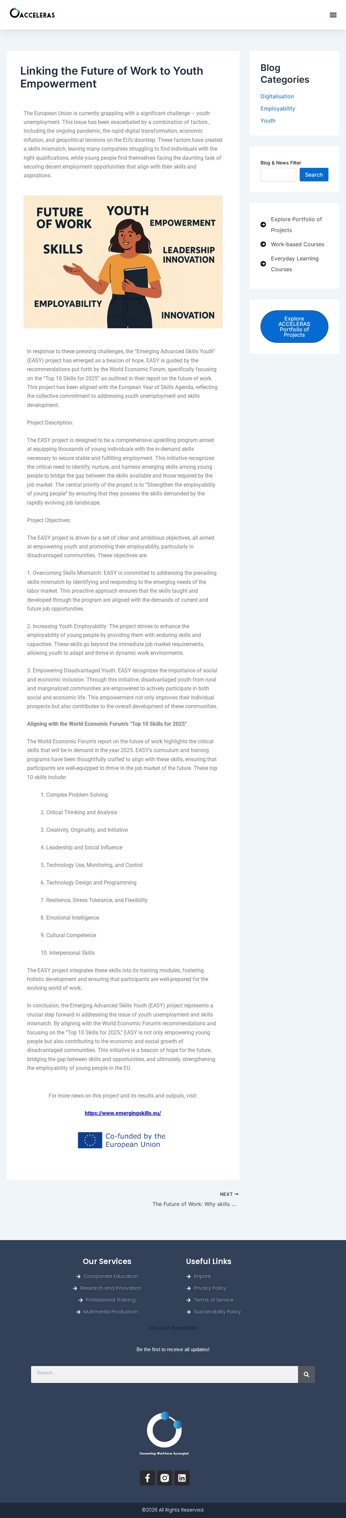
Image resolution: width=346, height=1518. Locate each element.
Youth (268, 120)
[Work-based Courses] (292, 244)
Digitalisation (277, 96)
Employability (278, 108)
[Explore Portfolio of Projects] (294, 224)
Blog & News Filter (281, 162)
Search (314, 174)
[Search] (306, 1374)
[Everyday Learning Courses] (294, 264)
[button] (333, 14)
